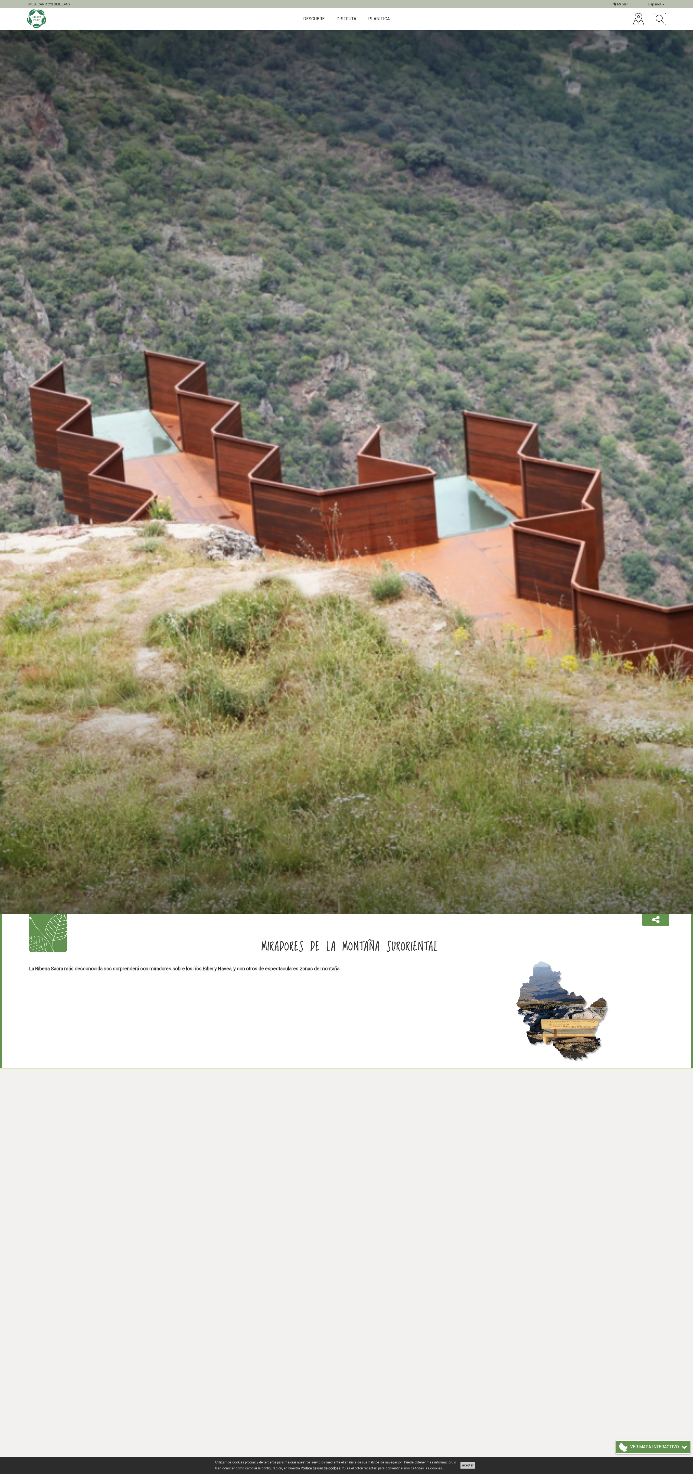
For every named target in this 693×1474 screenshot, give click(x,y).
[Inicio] (37, 18)
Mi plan (622, 4)
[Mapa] (638, 19)
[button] (655, 920)
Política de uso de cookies (320, 1468)
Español (655, 4)
